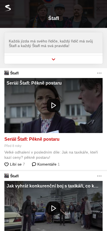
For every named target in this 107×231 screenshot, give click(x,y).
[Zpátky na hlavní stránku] (5, 7)
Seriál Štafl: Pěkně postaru (32, 139)
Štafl (14, 73)
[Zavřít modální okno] (98, 8)
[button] (53, 105)
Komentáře (48, 164)
